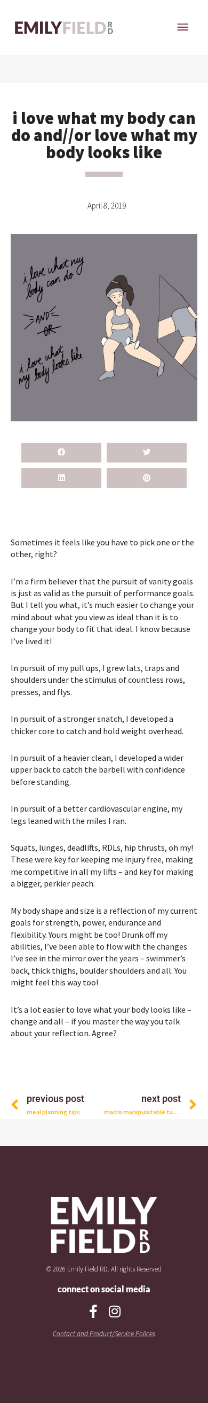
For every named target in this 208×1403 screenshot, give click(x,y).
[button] (61, 453)
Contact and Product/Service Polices (104, 1333)
